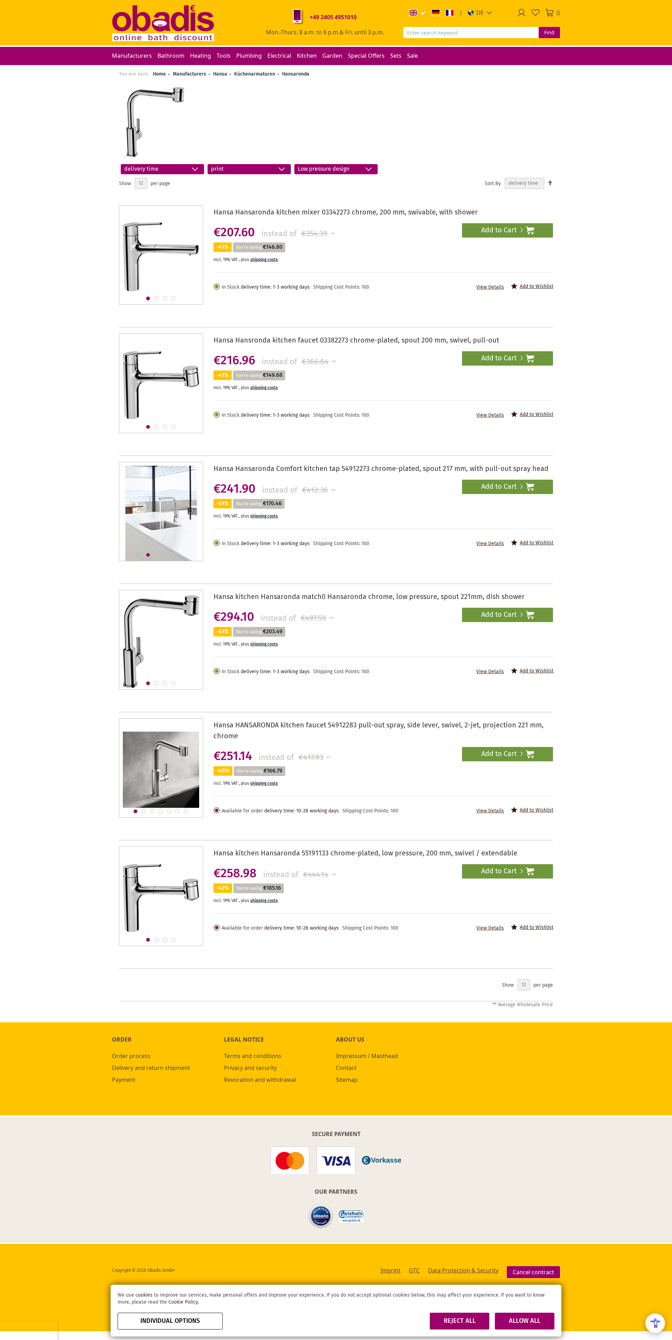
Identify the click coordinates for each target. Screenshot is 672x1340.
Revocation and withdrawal (260, 1080)
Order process (131, 1056)
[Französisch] (450, 12)
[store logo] (163, 23)
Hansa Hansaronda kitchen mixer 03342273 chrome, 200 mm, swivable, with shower (346, 212)
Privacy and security (250, 1068)
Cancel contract (533, 1272)
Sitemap (347, 1080)
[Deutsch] (436, 12)
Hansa (221, 74)
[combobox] (471, 32)
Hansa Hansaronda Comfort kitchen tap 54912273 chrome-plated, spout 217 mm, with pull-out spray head (381, 469)
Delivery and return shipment (151, 1068)
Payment (123, 1080)
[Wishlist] (535, 12)
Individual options (170, 1321)
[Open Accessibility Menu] (655, 1323)
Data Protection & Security (463, 1270)
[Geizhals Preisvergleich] (351, 1216)
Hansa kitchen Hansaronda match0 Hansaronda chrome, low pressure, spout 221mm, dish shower (369, 597)
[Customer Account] (521, 12)
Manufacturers (190, 74)
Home (159, 74)
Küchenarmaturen (255, 74)
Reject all (460, 1321)
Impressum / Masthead (367, 1056)
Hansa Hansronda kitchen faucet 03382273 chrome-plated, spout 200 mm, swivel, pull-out (356, 340)
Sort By (493, 183)
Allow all (524, 1321)
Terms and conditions (252, 1056)
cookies (144, 1295)
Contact (346, 1068)
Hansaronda (295, 74)
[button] (480, 12)
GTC (414, 1270)
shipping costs (264, 259)
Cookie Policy (183, 1302)
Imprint (390, 1270)
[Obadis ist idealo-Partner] (321, 1216)
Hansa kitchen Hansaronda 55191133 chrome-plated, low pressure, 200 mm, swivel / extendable (365, 853)
